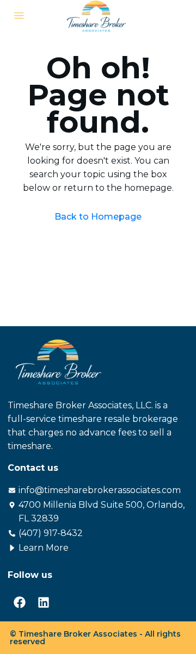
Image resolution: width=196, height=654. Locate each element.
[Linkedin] (44, 602)
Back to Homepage (98, 216)
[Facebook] (20, 602)
